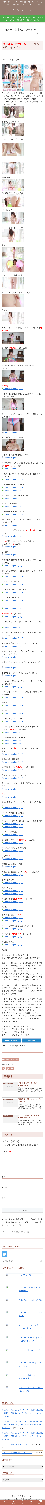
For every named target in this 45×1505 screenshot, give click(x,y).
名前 (3, 1177)
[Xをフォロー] (3, 1068)
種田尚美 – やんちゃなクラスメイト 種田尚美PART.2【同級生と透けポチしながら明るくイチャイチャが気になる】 (22, 1413)
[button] (41, 1261)
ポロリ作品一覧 (25, 1275)
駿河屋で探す (31, 1040)
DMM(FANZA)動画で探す (11, 1040)
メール (4, 1187)
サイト (4, 1198)
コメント (6, 1151)
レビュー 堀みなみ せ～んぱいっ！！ (17, 1444)
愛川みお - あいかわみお (11, 1059)
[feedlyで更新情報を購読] (8, 1068)
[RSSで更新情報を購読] (12, 1068)
